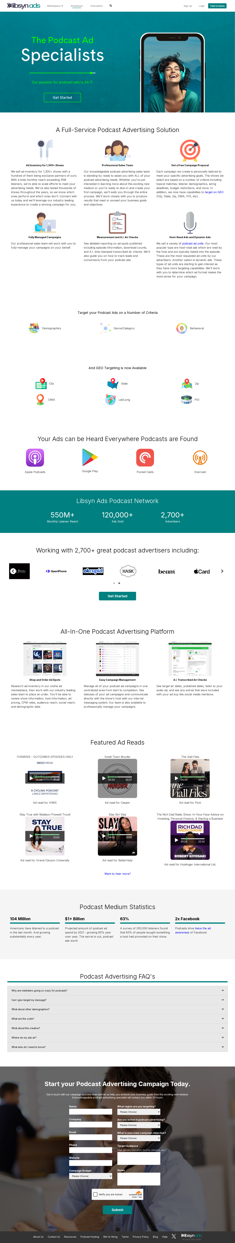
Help (165, 1236)
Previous (13, 571)
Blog (155, 1236)
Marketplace (54, 5)
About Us (38, 1236)
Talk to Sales (217, 5)
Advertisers (77, 5)
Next (222, 571)
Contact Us (54, 1236)
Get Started (62, 97)
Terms (125, 1236)
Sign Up (188, 5)
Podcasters (96, 5)
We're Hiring (110, 1236)
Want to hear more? (117, 873)
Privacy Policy (141, 1236)
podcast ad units (193, 243)
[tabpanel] (25, 571)
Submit (117, 1210)
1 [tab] (114, 583)
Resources (70, 1236)
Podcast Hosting (90, 1236)
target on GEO (214, 192)
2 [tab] (119, 583)
